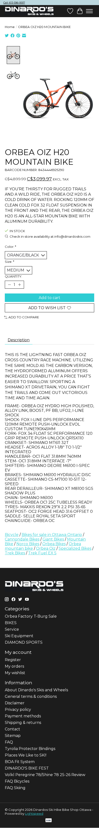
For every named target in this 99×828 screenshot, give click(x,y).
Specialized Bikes (75, 548)
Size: (9, 262)
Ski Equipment (19, 636)
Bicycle (12, 534)
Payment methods (23, 716)
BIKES (11, 623)
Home (10, 27)
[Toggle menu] (89, 11)
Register (13, 659)
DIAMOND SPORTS (24, 642)
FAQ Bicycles (17, 781)
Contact (12, 729)
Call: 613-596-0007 (14, 2)
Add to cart (49, 297)
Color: (10, 247)
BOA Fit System (20, 761)
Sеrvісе (12, 629)
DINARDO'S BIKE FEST (27, 768)
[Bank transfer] (48, 820)
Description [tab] (19, 340)
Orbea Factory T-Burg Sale (31, 616)
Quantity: (13, 276)
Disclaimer (15, 703)
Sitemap (13, 735)
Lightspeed (34, 813)
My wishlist (15, 673)
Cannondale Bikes (22, 539)
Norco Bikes (27, 544)
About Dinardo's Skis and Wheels (36, 690)
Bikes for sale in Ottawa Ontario (52, 534)
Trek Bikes (15, 553)
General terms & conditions (31, 696)
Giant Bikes (53, 539)
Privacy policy (18, 709)
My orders (14, 666)
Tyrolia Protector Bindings (30, 748)
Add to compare (23, 317)
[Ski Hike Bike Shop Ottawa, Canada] (29, 11)
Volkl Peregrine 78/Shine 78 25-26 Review (45, 774)
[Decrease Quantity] (9, 284)
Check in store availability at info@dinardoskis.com (50, 236)
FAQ (9, 742)
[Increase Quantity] (19, 284)
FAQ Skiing (15, 787)
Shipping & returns (23, 722)
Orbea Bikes (54, 544)
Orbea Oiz (46, 548)
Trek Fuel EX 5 (42, 553)
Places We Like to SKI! (25, 755)
